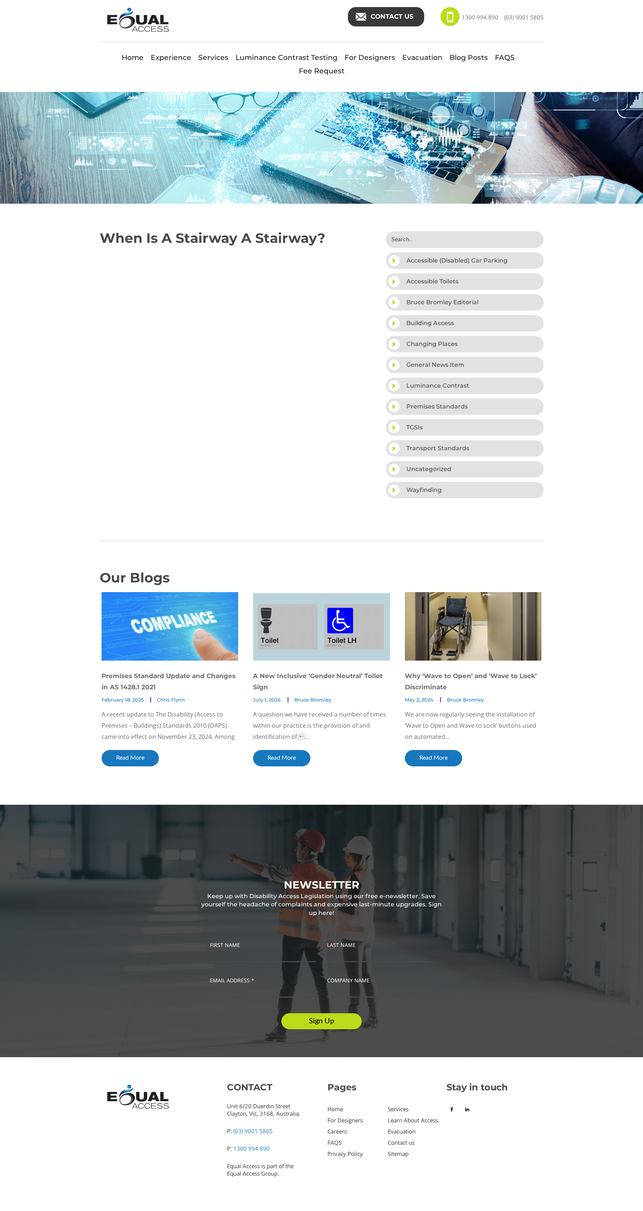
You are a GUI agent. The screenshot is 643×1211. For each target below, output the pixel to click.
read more (130, 758)
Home (133, 57)
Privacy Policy (345, 1153)
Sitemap (398, 1153)
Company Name (348, 980)
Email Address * (232, 980)
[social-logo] (453, 1109)
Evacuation (422, 57)
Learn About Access (413, 1120)
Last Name (341, 945)
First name (225, 945)
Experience (171, 57)
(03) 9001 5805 (524, 17)
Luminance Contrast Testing (287, 57)
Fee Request (322, 71)
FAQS (505, 57)
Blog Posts (469, 57)
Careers (337, 1131)
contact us (392, 16)
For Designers (370, 57)
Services (213, 57)
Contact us (401, 1142)
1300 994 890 (480, 17)
